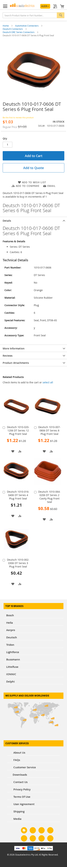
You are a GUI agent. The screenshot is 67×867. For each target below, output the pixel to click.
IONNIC (11, 674)
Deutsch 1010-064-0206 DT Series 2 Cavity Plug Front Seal (49, 497)
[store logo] (22, 5)
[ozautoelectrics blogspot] (24, 830)
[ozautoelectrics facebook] (33, 831)
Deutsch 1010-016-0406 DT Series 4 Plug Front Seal (18, 495)
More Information (13, 348)
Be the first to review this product (18, 117)
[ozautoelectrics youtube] (41, 839)
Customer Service (24, 767)
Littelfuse (12, 667)
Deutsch (11, 637)
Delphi (10, 681)
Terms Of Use (21, 797)
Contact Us (20, 782)
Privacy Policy (22, 789)
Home (6, 25)
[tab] (33, 220)
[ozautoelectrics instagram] (41, 831)
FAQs (16, 760)
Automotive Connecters (27, 25)
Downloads (20, 775)
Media (17, 819)
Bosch (10, 615)
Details (7, 220)
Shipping (18, 811)
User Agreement (23, 804)
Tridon (10, 645)
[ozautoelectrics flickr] (33, 839)
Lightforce (12, 652)
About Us (19, 752)
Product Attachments (16, 362)
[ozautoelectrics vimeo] (50, 839)
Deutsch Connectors (13, 28)
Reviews (8, 355)
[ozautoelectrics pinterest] (24, 839)
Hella (9, 623)
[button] (45, 6)
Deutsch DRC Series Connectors (19, 32)
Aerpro (10, 630)
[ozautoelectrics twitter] (50, 831)
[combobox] (33, 15)
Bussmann (13, 659)
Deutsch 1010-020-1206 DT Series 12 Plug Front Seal (18, 430)
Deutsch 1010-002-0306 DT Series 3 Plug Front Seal (18, 563)
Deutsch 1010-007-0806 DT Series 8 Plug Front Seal (49, 430)
